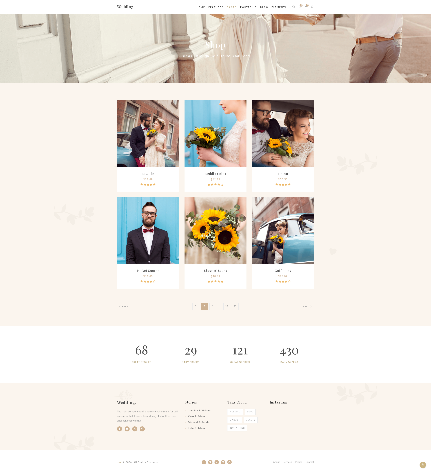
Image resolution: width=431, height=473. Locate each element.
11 (226, 306)
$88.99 (283, 276)
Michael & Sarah (198, 422)
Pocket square (148, 271)
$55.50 (283, 179)
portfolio (248, 7)
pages (232, 7)
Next (306, 306)
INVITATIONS (237, 428)
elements (279, 7)
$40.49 (215, 276)
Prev (125, 306)
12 (235, 306)
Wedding (235, 411)
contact (310, 462)
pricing (298, 462)
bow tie (148, 174)
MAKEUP (235, 420)
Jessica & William (199, 410)
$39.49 (148, 179)
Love (250, 411)
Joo (119, 462)
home (201, 7)
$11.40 (148, 276)
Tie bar (283, 174)
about (276, 462)
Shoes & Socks (215, 271)
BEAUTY (250, 420)
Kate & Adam (196, 416)
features (216, 7)
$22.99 (215, 179)
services (287, 462)
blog (264, 7)
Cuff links (283, 271)
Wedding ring (215, 174)
